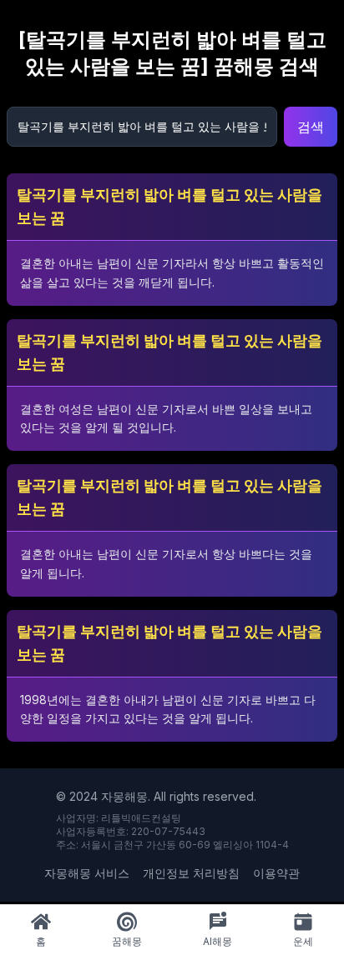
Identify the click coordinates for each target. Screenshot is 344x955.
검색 (310, 126)
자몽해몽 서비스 (86, 873)
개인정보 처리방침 (191, 873)
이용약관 (276, 873)
